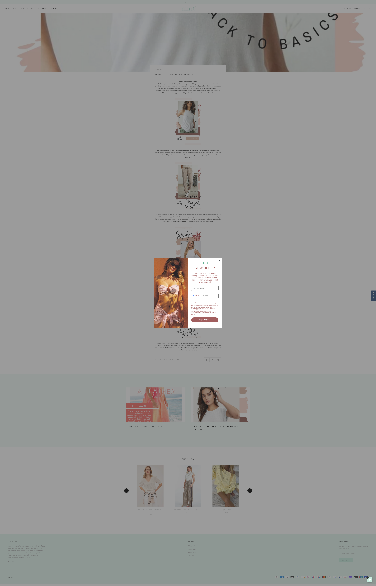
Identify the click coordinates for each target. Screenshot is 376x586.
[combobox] (195, 295)
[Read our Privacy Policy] (217, 306)
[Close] (219, 260)
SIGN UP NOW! (204, 320)
